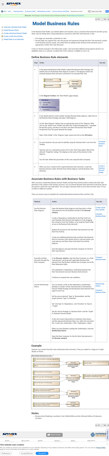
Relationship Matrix (100, 285)
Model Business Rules (11, 30)
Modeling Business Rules (44, 11)
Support (73, 440)
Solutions (40, 440)
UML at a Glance (25, 440)
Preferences (6, 453)
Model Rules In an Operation (14, 39)
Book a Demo (107, 435)
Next (105, 19)
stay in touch (55, 435)
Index (9, 11)
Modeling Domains (18, 11)
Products (7, 440)
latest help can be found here (76, 15)
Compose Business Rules (102, 144)
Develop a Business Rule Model (61, 11)
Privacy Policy (101, 447)
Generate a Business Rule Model (15, 27)
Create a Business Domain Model (102, 169)
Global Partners (91, 440)
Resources (57, 440)
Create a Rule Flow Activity (100, 209)
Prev (99, 19)
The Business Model (30, 11)
